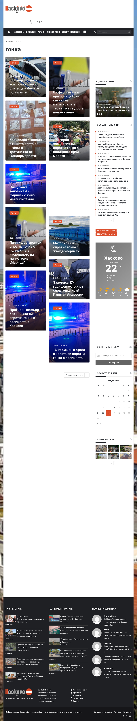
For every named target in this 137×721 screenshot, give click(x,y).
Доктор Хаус (110, 616)
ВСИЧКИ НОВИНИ (107, 231)
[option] (114, 102)
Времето (77, 693)
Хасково (31, 32)
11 (103, 401)
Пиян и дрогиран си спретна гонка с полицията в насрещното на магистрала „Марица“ (25, 252)
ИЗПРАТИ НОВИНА (107, 234)
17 (98, 407)
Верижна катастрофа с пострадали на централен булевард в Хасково (71, 668)
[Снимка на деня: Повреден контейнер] (101, 456)
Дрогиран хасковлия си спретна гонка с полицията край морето (66, 148)
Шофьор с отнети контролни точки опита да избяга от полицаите (24, 86)
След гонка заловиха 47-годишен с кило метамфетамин (22, 193)
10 (98, 401)
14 (119, 401)
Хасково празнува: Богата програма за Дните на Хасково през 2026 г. (30, 676)
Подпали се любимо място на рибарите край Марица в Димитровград (30, 647)
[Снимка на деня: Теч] (113, 448)
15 (124, 401)
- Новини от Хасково (47, 693)
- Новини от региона (47, 695)
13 (114, 401)
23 (129, 407)
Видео (76, 32)
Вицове (76, 701)
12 (108, 401)
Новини (20, 32)
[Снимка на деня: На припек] (126, 448)
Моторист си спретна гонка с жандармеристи (66, 247)
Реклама (117, 712)
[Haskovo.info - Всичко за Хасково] (18, 9)
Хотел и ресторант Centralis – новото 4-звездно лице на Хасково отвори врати (29, 633)
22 (124, 407)
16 (129, 401)
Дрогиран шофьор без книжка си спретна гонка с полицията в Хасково (24, 318)
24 (98, 413)
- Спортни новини (46, 701)
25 (103, 413)
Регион (41, 32)
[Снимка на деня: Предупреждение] (126, 456)
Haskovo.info (25, 712)
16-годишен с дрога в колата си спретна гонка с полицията (69, 354)
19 (108, 407)
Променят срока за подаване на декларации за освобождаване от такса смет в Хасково (30, 662)
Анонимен (108, 668)
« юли (98, 423)
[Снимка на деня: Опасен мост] (101, 448)
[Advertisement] (69, 190)
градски (107, 643)
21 (119, 407)
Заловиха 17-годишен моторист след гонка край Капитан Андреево (68, 288)
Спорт (65, 32)
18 (103, 407)
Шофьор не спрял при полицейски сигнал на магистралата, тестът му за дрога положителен (68, 102)
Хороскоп (77, 695)
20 (114, 407)
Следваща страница (74, 375)
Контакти (127, 712)
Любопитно (53, 32)
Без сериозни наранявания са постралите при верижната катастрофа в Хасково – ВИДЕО (73, 653)
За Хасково (78, 698)
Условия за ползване (103, 712)
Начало (10, 41)
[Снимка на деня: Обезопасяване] (113, 456)
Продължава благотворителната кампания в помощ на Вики (30, 619)
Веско (106, 629)
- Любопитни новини (47, 698)
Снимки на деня (80, 690)
